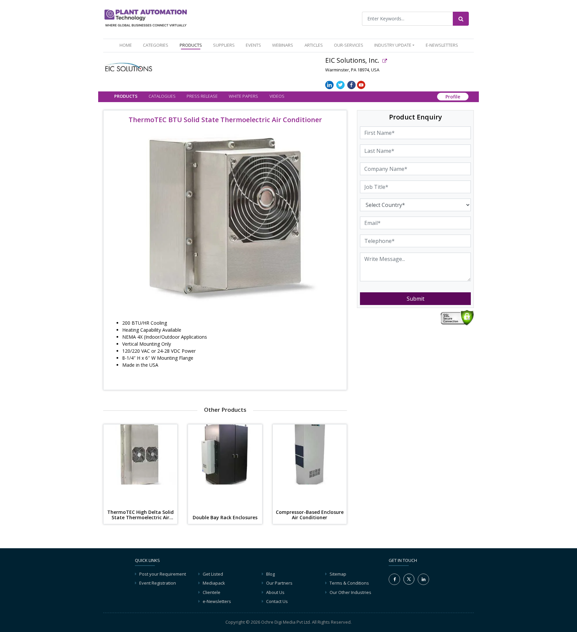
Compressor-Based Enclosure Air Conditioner (310, 515)
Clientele (211, 592)
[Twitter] (408, 579)
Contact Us (277, 601)
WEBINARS (282, 45)
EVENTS (253, 45)
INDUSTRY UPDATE (392, 45)
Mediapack (214, 583)
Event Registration (157, 583)
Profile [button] (452, 97)
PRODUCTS (191, 45)
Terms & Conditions (349, 583)
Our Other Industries (350, 592)
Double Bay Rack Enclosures (225, 518)
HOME (127, 45)
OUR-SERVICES (348, 45)
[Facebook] (394, 579)
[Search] (461, 19)
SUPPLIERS (224, 45)
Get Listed (213, 574)
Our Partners (279, 583)
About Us (275, 592)
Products (126, 96)
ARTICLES (314, 45)
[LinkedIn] (423, 579)
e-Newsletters (442, 45)
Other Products (225, 409)
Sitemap (338, 574)
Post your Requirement (162, 574)
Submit (415, 298)
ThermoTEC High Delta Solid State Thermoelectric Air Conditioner (140, 515)
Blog (270, 574)
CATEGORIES (155, 45)
